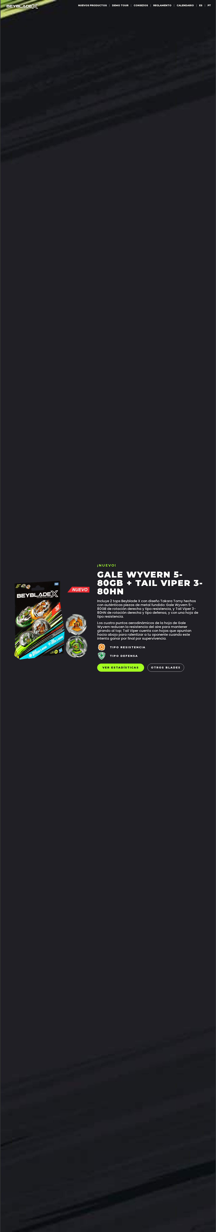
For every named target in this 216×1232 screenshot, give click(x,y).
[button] (128, 647)
